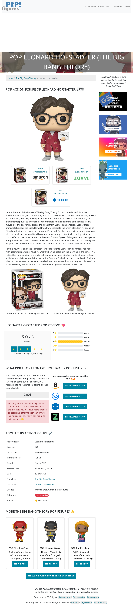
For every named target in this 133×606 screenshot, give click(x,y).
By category (93, 597)
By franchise (64, 597)
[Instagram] (113, 146)
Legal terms (86, 602)
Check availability (75, 386)
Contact (75, 602)
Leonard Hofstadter (44, 484)
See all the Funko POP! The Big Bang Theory (51, 576)
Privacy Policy (100, 602)
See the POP (20, 564)
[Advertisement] (66, 32)
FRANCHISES (90, 6)
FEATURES (117, 6)
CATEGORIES (104, 6)
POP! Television (42, 495)
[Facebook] (113, 124)
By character (79, 597)
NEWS (127, 6)
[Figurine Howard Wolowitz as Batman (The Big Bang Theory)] (51, 531)
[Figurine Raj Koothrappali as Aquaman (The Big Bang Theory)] (82, 531)
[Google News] (113, 101)
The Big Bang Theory (45, 479)
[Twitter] (113, 169)
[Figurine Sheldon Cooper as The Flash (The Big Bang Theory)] (19, 531)
